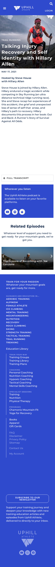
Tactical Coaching (20, 382)
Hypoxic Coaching (20, 379)
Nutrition (13, 319)
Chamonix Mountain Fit (23, 409)
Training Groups (19, 357)
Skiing (10, 329)
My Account (16, 453)
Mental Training (17, 312)
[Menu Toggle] (4, 8)
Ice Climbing (14, 309)
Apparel (14, 422)
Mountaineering (17, 315)
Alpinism (12, 302)
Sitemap (14, 442)
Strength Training (19, 332)
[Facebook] (33, 552)
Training (14, 394)
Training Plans (18, 364)
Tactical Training (18, 335)
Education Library (17, 348)
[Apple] (22, 212)
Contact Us (16, 448)
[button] (3, 256)
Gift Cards (15, 426)
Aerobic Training (18, 299)
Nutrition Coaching (21, 375)
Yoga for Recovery (20, 413)
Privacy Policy (17, 439)
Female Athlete (16, 305)
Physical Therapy (19, 401)
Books (13, 419)
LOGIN (49, 10)
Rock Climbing (16, 325)
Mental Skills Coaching (23, 385)
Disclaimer (15, 436)
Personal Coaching (21, 372)
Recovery (12, 322)
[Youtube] (7, 212)
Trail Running (11, 40)
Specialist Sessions (20, 392)
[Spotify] (15, 212)
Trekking (12, 342)
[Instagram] (27, 552)
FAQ (12, 432)
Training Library (19, 360)
